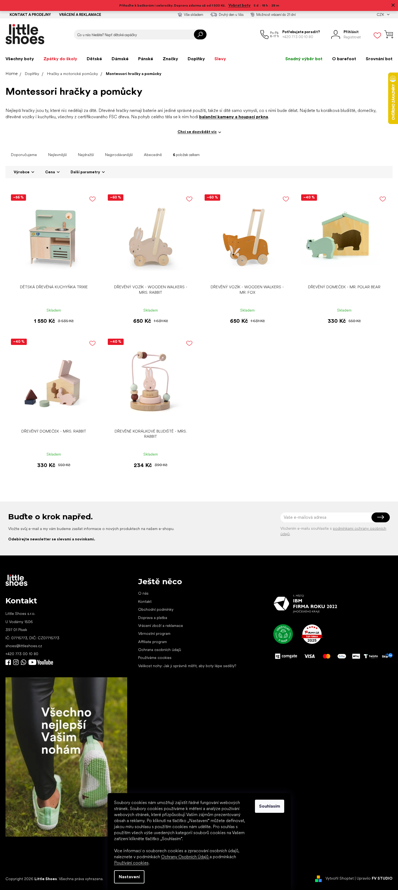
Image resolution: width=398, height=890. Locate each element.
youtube (40, 662)
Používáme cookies (155, 657)
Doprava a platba (152, 617)
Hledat (200, 34)
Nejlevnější (57, 154)
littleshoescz (16, 662)
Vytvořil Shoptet (340, 878)
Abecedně (153, 154)
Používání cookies (131, 862)
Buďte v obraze (8, 662)
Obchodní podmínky (155, 609)
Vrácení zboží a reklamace (160, 625)
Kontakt (145, 601)
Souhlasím (269, 806)
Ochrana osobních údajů (159, 649)
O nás (143, 593)
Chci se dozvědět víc (197, 131)
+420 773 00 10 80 (21, 654)
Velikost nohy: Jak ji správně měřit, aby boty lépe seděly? (187, 666)
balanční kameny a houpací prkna (233, 116)
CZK (381, 15)
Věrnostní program (154, 633)
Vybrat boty (239, 5)
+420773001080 (24, 662)
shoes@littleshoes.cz (23, 646)
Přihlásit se (380, 517)
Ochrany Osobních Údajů (185, 856)
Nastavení (129, 876)
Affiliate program (152, 642)
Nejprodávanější (119, 154)
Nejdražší (86, 154)
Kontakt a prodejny (30, 15)
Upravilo (375, 878)
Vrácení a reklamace (80, 15)
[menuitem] (19, 59)
